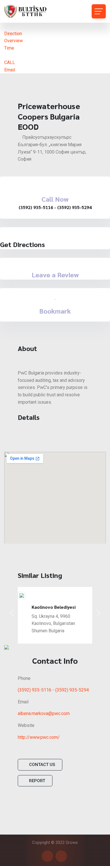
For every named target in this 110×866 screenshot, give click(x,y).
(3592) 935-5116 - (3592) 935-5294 (53, 690)
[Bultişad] (29, 11)
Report (37, 780)
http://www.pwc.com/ (39, 737)
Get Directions (22, 244)
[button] (11, 613)
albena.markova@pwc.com (44, 713)
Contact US (42, 764)
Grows (72, 842)
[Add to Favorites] (55, 297)
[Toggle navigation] (99, 11)
